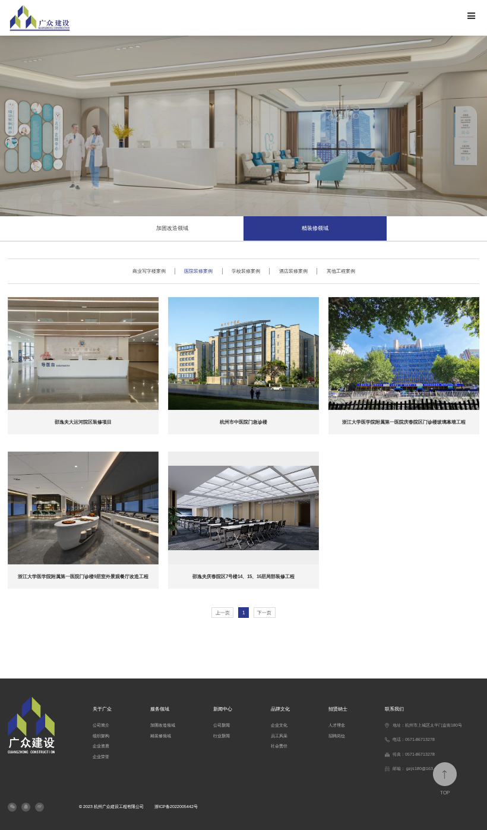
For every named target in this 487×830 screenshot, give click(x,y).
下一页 (264, 613)
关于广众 (102, 709)
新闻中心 (222, 709)
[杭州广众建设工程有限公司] (122, 18)
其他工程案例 (341, 271)
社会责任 (279, 746)
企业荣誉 (101, 757)
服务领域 (159, 709)
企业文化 (279, 725)
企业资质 (101, 746)
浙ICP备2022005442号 (176, 806)
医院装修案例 (198, 271)
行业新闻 (221, 736)
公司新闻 (221, 725)
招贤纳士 (337, 709)
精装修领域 (315, 228)
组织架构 (101, 736)
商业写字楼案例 (149, 271)
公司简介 (101, 725)
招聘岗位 (336, 736)
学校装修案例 (246, 271)
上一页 (223, 613)
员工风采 (279, 736)
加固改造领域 (172, 228)
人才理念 (336, 725)
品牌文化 (280, 709)
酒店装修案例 (293, 271)
